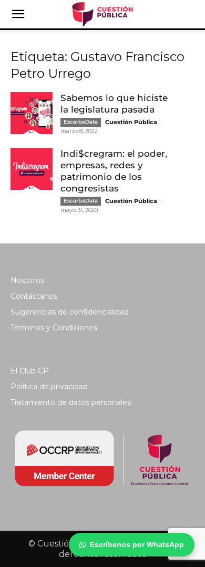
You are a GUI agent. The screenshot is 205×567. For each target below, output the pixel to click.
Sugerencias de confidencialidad (70, 312)
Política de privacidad (49, 386)
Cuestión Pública (131, 122)
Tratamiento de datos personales (71, 402)
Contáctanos (34, 296)
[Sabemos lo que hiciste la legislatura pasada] (32, 113)
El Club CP (30, 371)
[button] (18, 14)
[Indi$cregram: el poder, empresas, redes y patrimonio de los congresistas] (32, 169)
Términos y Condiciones (54, 327)
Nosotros (27, 280)
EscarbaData (81, 121)
